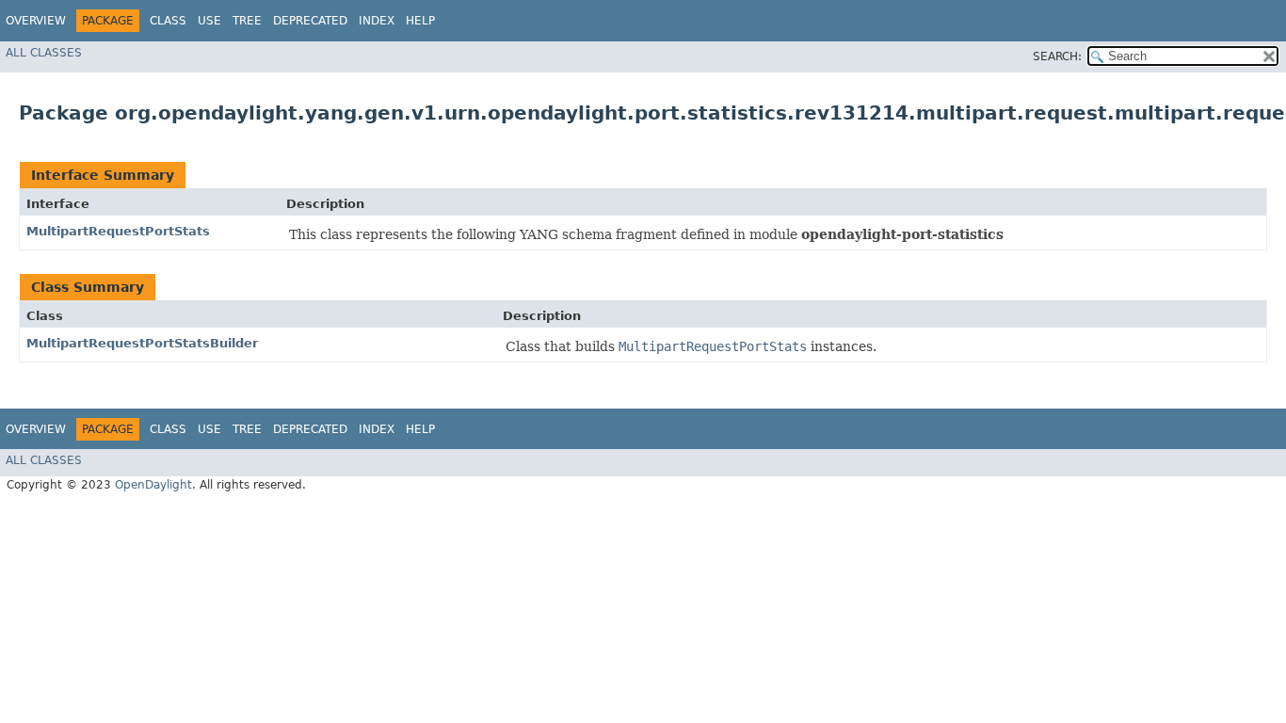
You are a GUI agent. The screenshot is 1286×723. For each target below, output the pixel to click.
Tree (247, 20)
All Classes (44, 52)
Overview (36, 20)
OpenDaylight (153, 484)
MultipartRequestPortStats (118, 231)
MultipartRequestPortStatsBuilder (142, 343)
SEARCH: (1057, 56)
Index (376, 20)
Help (420, 20)
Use (209, 20)
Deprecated (310, 20)
